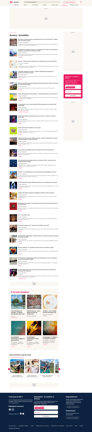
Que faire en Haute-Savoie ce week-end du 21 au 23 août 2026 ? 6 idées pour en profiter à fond (37, 40)
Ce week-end (35, 4)
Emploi (76, 425)
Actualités (20, 57)
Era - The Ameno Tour (24, 214)
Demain (25, 4)
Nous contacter (69, 425)
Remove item (74, 87)
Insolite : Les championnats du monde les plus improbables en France (37, 171)
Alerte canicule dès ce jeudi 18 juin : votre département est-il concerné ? (38, 93)
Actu (64, 4)
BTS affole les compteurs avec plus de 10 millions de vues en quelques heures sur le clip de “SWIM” (37, 258)
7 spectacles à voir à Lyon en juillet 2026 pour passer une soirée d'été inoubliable (37, 105)
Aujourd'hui (16, 4)
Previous (9, 369)
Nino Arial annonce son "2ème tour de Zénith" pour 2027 (33, 225)
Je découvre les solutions (72, 417)
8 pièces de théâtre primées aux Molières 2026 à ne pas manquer (36, 192)
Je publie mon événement (72, 407)
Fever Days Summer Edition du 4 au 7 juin (29, 127)
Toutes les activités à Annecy (17, 357)
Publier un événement (70, 2)
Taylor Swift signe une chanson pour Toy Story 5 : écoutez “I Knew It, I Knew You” (37, 116)
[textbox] (75, 87)
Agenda (44, 4)
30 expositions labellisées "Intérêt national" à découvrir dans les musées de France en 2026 (38, 236)
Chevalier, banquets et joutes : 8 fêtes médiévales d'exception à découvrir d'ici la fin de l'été (35, 72)
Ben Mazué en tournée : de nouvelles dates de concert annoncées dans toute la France (37, 204)
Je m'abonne (73, 95)
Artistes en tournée (74, 4)
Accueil (11, 32)
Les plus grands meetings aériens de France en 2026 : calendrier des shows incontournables (37, 161)
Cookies (32, 425)
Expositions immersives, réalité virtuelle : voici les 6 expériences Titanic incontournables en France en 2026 (37, 138)
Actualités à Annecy (22, 278)
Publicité (81, 425)
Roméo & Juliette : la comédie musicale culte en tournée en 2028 (35, 247)
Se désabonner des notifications (57, 425)
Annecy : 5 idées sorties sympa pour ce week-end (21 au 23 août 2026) (37, 61)
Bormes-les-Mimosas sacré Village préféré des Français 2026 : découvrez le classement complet (38, 83)
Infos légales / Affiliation (23, 425)
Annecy (16, 2)
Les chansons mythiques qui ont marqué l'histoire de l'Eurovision (36, 149)
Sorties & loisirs (55, 4)
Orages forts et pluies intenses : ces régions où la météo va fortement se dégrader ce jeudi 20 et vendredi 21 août (38, 50)
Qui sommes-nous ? (13, 425)
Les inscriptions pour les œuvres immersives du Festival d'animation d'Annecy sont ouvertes (37, 270)
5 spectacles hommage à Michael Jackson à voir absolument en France (37, 182)
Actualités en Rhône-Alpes (23, 111)
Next (59, 369)
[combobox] (73, 87)
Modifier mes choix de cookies (42, 425)
